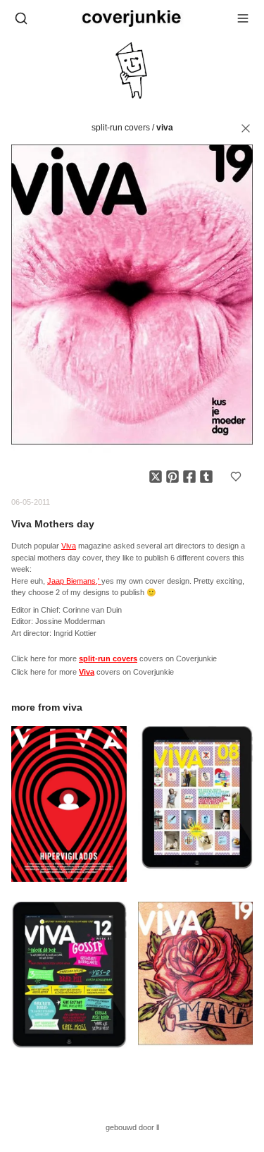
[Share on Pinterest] (172, 477)
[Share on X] (156, 477)
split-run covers (121, 128)
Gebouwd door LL (132, 1127)
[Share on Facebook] (189, 477)
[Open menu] (243, 18)
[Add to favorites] (236, 476)
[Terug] (246, 128)
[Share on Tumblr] (206, 477)
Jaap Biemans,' (74, 581)
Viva (164, 128)
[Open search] (21, 18)
